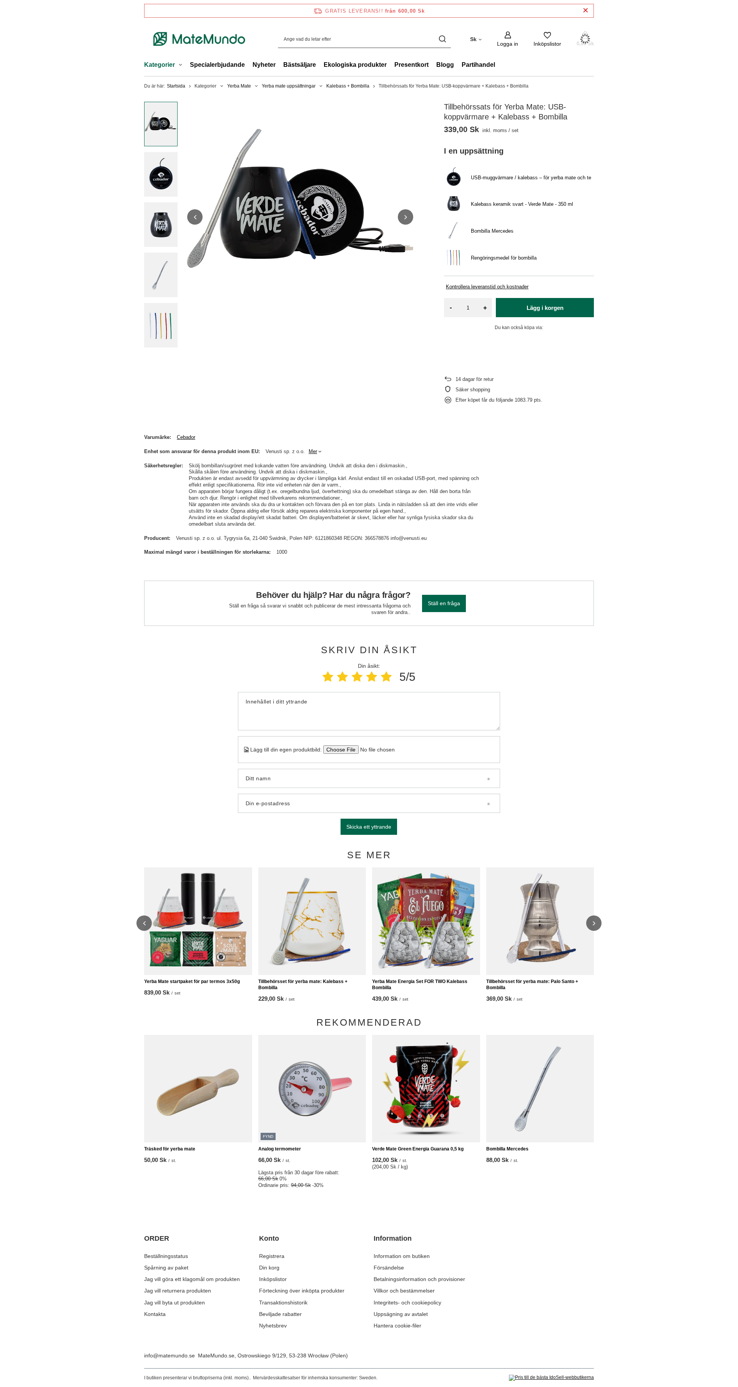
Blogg (445, 64)
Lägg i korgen (545, 308)
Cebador (186, 437)
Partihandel (478, 64)
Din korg (269, 1268)
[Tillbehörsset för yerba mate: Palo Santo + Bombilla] (540, 921)
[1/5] (327, 676)
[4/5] (371, 676)
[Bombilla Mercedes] (540, 1088)
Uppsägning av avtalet (401, 1314)
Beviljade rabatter (280, 1314)
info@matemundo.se (169, 1355)
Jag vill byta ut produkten (174, 1302)
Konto (269, 1238)
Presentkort (411, 64)
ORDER (156, 1238)
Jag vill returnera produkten (177, 1291)
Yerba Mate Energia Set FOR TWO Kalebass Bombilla (419, 984)
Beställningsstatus (166, 1256)
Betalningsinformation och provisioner (419, 1279)
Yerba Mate (239, 86)
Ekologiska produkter (355, 64)
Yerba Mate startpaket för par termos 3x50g (192, 981)
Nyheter (264, 64)
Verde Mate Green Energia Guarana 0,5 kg (418, 1149)
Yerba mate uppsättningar (289, 86)
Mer (313, 451)
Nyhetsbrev (273, 1325)
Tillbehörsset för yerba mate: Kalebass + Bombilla (302, 984)
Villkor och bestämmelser (404, 1291)
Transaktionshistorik (283, 1302)
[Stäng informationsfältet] (585, 10)
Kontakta (155, 1314)
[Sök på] (442, 39)
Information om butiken (402, 1256)
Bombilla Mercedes (507, 1149)
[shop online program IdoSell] (551, 1378)
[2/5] (342, 676)
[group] (300, 217)
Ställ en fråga (444, 603)
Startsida (176, 86)
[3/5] (357, 676)
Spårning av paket (166, 1268)
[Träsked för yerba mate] (198, 1088)
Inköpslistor (273, 1279)
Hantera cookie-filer (397, 1325)
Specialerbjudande (217, 64)
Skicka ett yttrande (368, 827)
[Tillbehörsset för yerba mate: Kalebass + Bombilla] (312, 921)
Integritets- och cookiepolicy (407, 1302)
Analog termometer (279, 1149)
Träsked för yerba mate (169, 1149)
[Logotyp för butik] (199, 39)
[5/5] (386, 676)
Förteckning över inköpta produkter (301, 1291)
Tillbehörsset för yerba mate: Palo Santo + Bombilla (532, 984)
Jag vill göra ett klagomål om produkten (192, 1279)
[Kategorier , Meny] (182, 66)
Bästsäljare (299, 64)
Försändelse (389, 1268)
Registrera (271, 1256)
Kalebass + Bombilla (347, 86)
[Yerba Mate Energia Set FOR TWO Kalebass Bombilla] (426, 921)
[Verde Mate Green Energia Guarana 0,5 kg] (426, 1088)
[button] (195, 217)
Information (393, 1238)
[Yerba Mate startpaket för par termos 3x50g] (198, 921)
